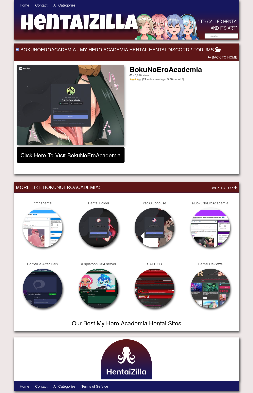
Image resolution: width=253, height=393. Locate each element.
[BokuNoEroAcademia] (71, 105)
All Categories (64, 5)
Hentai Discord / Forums (181, 49)
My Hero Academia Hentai (113, 49)
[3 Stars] (135, 79)
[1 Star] (130, 79)
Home (24, 5)
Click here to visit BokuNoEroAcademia (71, 155)
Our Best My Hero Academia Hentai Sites (126, 323)
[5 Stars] (140, 79)
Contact (41, 5)
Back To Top (222, 188)
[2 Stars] (133, 79)
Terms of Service (94, 386)
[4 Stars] (138, 79)
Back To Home (224, 57)
